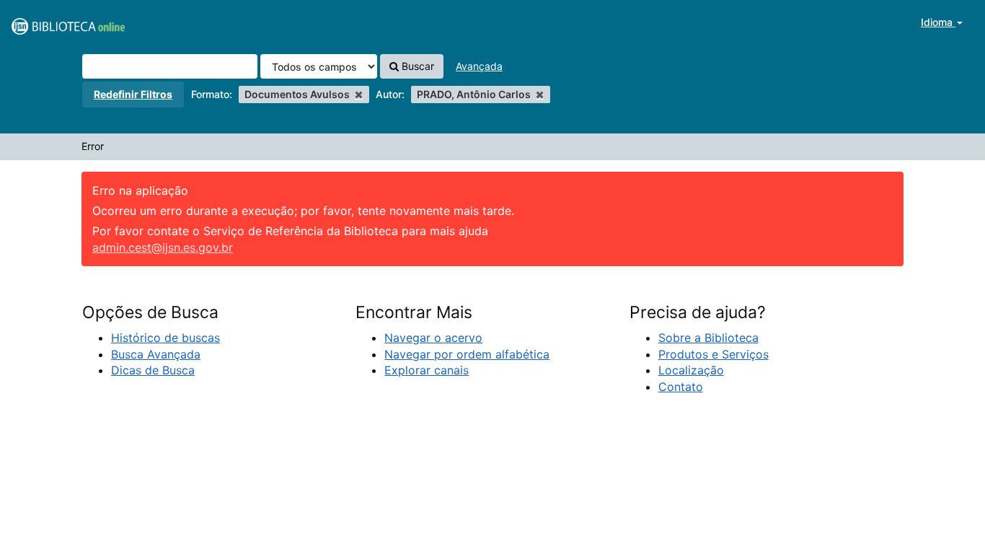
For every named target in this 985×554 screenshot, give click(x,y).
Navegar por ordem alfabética (466, 354)
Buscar (416, 66)
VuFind (46, 22)
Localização (691, 370)
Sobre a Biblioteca (708, 337)
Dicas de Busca (153, 370)
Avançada (479, 66)
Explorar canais (426, 370)
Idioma (938, 22)
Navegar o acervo (433, 337)
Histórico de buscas (165, 337)
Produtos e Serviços (713, 354)
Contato (680, 386)
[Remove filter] (359, 94)
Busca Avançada (155, 354)
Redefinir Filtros (133, 94)
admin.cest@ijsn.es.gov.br (162, 247)
